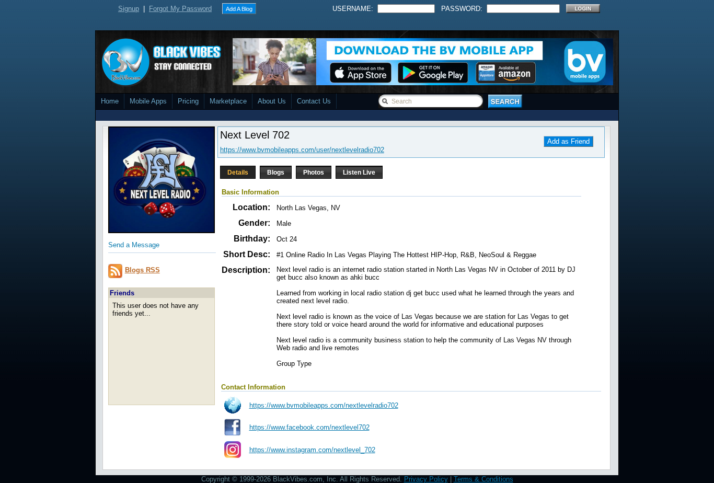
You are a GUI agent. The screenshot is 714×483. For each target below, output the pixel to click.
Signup (128, 9)
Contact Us (314, 101)
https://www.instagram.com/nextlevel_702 (312, 450)
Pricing (188, 101)
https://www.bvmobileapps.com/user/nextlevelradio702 (302, 150)
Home (110, 101)
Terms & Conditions (483, 479)
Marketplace (228, 101)
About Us (272, 101)
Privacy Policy (426, 479)
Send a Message (133, 245)
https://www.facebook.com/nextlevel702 (309, 427)
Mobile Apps (148, 101)
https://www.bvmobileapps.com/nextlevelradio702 (323, 405)
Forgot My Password (180, 9)
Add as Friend (568, 141)
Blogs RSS (142, 270)
